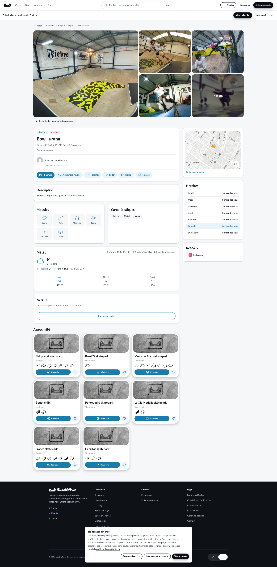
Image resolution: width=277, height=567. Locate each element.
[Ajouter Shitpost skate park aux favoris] (75, 372)
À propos (38, 5)
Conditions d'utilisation (199, 500)
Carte (18, 5)
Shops (54, 518)
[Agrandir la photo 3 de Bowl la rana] (218, 51)
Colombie (50, 25)
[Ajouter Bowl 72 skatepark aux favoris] (124, 372)
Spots (54, 508)
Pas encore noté (45, 150)
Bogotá (71, 25)
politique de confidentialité (108, 549)
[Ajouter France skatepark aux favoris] (75, 465)
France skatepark (47, 449)
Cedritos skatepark (97, 449)
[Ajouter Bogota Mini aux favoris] (75, 418)
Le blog (98, 505)
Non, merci (261, 15)
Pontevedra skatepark (99, 402)
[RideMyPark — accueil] (7, 5)
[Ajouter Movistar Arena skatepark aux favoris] (173, 372)
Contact (191, 520)
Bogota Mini (43, 402)
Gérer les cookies (195, 515)
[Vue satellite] (236, 164)
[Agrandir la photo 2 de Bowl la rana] (165, 51)
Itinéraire (55, 372)
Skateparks (100, 520)
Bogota (61, 25)
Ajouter (230, 5)
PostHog (101, 535)
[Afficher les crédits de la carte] (189, 165)
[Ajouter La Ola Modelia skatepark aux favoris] (173, 418)
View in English (243, 15)
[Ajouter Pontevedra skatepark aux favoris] (124, 418)
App (50, 5)
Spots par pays (102, 510)
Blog (27, 5)
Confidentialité (194, 505)
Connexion (245, 5)
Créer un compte (263, 5)
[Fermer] (271, 15)
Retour (40, 25)
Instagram (198, 255)
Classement (193, 510)
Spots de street (102, 526)
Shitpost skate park (48, 356)
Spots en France (103, 515)
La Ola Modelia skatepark (150, 402)
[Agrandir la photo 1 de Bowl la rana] (85, 73)
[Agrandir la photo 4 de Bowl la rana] (165, 95)
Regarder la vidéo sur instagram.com (56, 121)
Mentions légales (195, 495)
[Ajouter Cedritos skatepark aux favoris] (124, 465)
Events (54, 513)
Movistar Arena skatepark (151, 356)
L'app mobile (101, 500)
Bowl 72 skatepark (97, 356)
